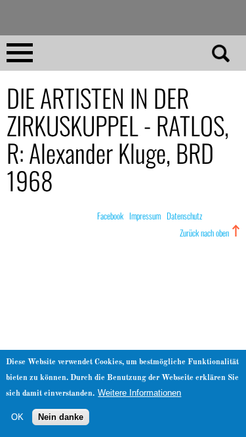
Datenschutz (184, 215)
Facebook (110, 215)
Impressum (145, 215)
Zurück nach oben (204, 232)
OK (17, 417)
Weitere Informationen (139, 393)
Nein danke (60, 417)
